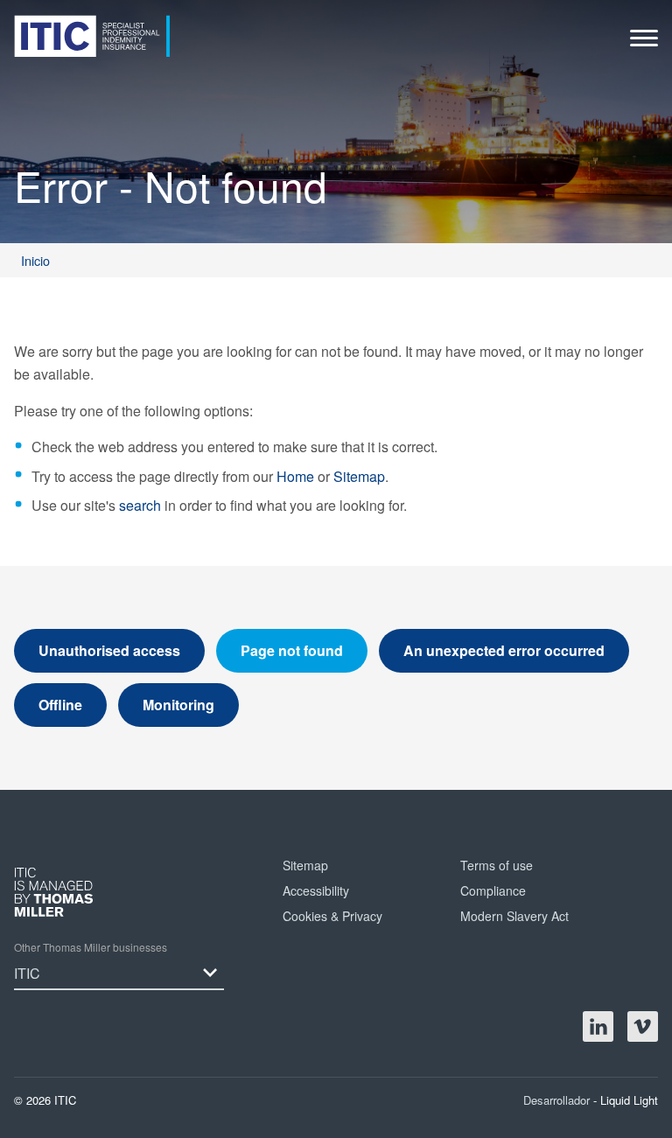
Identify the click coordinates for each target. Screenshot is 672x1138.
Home (295, 476)
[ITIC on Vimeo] (642, 1026)
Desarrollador (558, 1100)
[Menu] (644, 42)
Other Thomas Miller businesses (90, 946)
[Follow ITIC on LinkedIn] (598, 1026)
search (140, 505)
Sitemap (359, 476)
